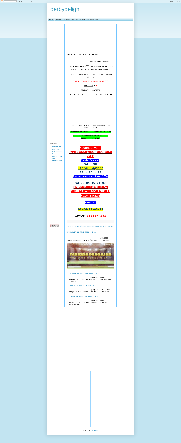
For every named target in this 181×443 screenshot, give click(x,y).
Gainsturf (56, 147)
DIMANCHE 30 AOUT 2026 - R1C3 (81, 232)
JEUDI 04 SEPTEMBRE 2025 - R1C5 (84, 297)
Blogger (95, 430)
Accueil (51, 19)
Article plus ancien (104, 226)
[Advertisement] (90, 37)
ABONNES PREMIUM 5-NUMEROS (87, 19)
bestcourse (57, 161)
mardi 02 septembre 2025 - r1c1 (84, 285)
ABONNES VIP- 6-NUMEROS (65, 19)
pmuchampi (56, 149)
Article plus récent (77, 226)
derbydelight (65, 9)
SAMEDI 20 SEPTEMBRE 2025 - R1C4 (85, 274)
